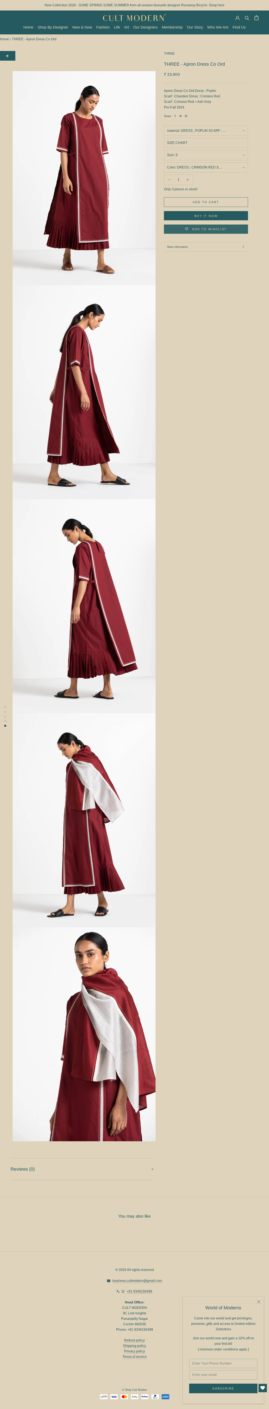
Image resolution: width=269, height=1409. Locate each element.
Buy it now (206, 216)
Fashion (103, 27)
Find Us (239, 27)
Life (117, 27)
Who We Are (217, 27)
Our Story (195, 27)
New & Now (82, 27)
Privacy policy (134, 1351)
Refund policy (134, 1340)
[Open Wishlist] (262, 1388)
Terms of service (135, 1356)
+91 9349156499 (139, 1291)
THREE (169, 53)
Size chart (177, 143)
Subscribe (223, 1388)
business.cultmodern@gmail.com (137, 1280)
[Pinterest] (186, 116)
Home (28, 27)
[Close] (259, 1302)
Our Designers (145, 27)
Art (126, 27)
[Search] (247, 18)
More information (177, 246)
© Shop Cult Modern (134, 1389)
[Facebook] (175, 116)
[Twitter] (180, 116)
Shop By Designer (53, 27)
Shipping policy (134, 1346)
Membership (172, 27)
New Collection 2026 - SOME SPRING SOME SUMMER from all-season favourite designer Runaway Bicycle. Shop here (134, 5)
